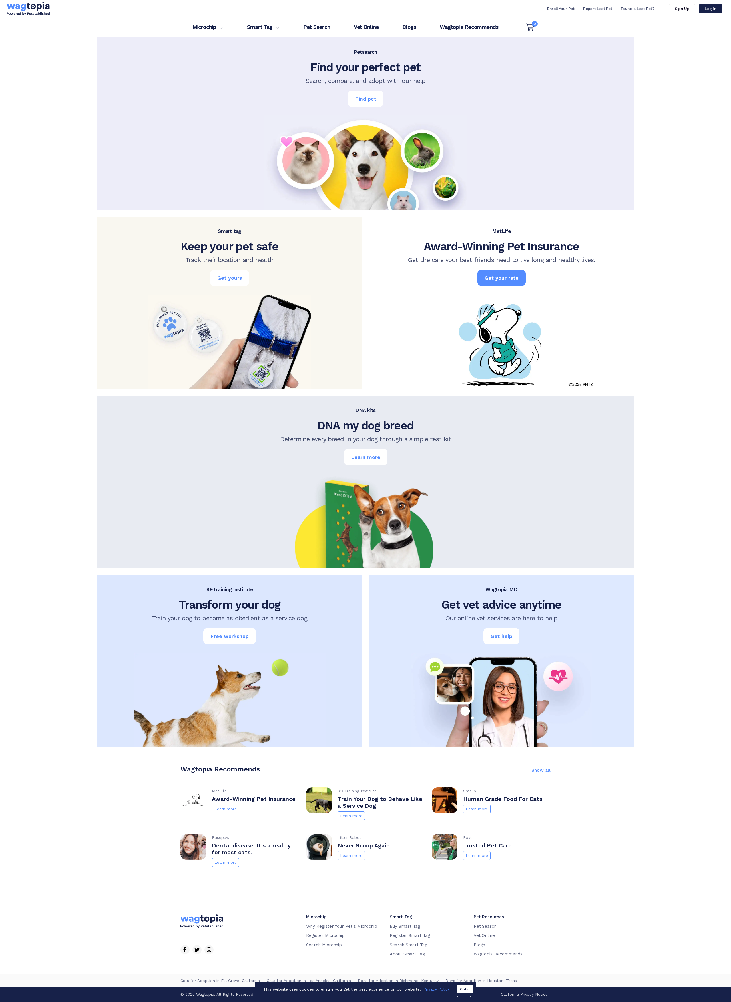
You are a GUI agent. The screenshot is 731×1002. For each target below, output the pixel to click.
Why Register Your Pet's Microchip (341, 926)
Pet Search (316, 27)
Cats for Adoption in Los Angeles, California (309, 980)
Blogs (409, 27)
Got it (465, 989)
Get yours (229, 278)
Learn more (365, 457)
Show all (541, 770)
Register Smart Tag (410, 935)
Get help (501, 636)
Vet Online (366, 27)
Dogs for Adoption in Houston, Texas (481, 980)
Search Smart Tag (408, 944)
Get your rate (502, 278)
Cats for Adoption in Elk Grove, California (220, 980)
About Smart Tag (407, 954)
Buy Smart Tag (405, 926)
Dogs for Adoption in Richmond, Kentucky (398, 980)
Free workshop (229, 636)
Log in (710, 8)
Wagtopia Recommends (469, 27)
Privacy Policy (436, 989)
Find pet (365, 99)
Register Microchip (325, 935)
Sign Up (682, 8)
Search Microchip (324, 944)
